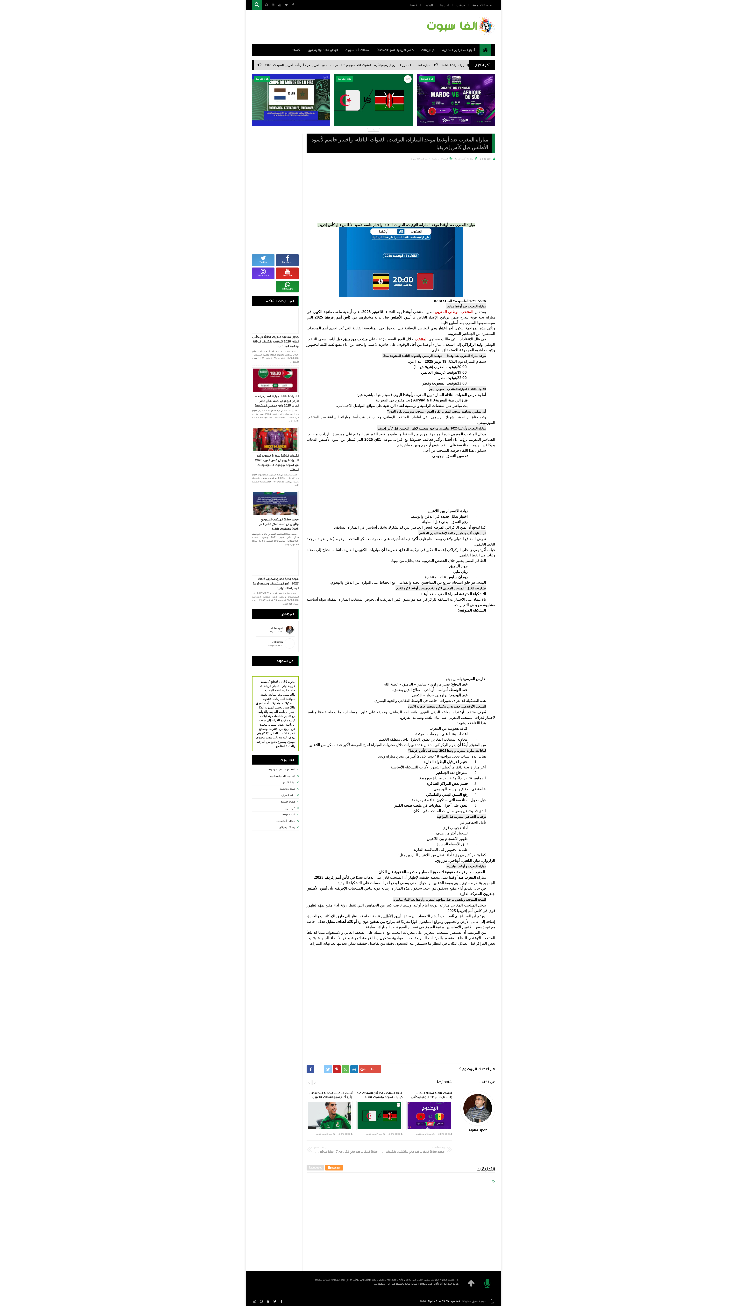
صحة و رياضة (287, 789)
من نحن (461, 5)
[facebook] (281, 1301)
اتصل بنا (444, 5)
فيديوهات (427, 50)
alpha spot (444, 1133)
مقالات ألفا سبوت (357, 50)
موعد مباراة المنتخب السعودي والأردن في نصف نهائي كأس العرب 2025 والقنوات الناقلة (278, 524)
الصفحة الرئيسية (440, 158)
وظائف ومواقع (287, 827)
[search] (257, 5)
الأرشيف (429, 5)
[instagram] (261, 1301)
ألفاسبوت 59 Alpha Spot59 (444, 1301)
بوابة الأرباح (289, 782)
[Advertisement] (401, 191)
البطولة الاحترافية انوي (282, 776)
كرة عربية (289, 808)
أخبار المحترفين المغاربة (458, 50)
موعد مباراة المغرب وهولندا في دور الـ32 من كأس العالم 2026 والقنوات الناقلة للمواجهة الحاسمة (456, 109)
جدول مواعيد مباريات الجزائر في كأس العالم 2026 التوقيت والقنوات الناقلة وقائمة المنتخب (275, 341)
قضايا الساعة (288, 802)
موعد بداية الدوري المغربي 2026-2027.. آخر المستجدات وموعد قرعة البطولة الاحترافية (276, 583)
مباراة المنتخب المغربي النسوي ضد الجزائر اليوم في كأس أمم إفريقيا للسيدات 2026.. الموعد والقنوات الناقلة (291, 109)
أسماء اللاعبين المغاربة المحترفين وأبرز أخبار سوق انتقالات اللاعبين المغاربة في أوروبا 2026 (373, 106)
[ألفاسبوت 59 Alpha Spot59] (460, 36)
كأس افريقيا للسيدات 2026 (395, 50)
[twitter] (275, 1301)
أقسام (296, 50)
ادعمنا (413, 5)
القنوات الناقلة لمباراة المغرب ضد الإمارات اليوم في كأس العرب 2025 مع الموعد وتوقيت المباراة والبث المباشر (277, 462)
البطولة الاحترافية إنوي (323, 50)
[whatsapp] (255, 1301)
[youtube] (268, 1301)
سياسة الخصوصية (482, 5)
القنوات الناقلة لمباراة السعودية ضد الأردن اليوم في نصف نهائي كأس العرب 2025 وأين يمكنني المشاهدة (276, 401)
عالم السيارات (287, 795)
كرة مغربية (288, 815)
